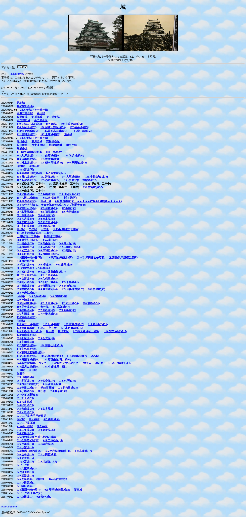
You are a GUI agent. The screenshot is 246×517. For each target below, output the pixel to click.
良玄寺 (53, 327)
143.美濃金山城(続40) (29, 173)
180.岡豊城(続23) (26, 306)
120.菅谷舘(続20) (74, 324)
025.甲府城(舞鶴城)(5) (57, 489)
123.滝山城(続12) (26, 334)
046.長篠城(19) (25, 443)
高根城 (21, 229)
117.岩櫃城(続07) (77, 356)
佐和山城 (45, 201)
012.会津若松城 (52, 384)
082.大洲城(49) (49, 303)
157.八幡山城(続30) (28, 197)
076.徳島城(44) (25, 310)
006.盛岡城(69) (64, 264)
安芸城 (44, 306)
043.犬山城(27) (25, 408)
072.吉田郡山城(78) (70, 247)
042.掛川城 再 (52, 419)
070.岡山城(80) (46, 243)
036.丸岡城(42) (25, 313)
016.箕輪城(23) (25, 433)
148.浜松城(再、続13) (29, 331)
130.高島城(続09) (26, 349)
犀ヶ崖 (50, 331)
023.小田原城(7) (26, 482)
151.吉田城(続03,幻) (119, 363)
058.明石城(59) (25, 282)
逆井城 (68, 134)
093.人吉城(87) (25, 218)
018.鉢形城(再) (25, 169)
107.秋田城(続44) (77, 162)
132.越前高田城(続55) (55, 130)
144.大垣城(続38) (71, 176)
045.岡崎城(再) (37, 296)
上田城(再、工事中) (28, 236)
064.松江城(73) (25, 250)
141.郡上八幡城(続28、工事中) (35, 232)
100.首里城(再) (25, 106)
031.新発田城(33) (68, 387)
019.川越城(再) (25, 377)
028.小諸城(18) (25, 447)
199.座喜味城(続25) (73, 289)
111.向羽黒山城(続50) (29, 152)
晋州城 (41, 113)
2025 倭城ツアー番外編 (34, 137)
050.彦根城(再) (51, 197)
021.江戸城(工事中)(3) (29, 493)
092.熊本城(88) (46, 218)
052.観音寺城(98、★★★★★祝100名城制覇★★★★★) (88, 201)
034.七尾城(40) (25, 338)
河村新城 (34, 166)
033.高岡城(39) (25, 341)
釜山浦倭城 (53, 116)
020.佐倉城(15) (25, 458)
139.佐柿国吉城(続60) (29, 123)
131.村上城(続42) (26, 162)
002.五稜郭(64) (49, 275)
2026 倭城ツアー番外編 (34, 109)
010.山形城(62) (25, 278)
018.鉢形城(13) (25, 461)
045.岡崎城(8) (24, 479)
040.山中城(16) (25, 454)
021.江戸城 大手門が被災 (31, 415)
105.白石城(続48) (50, 155)
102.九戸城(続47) (26, 155)
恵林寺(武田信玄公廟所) (91, 257)
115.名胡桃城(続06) (51, 356)
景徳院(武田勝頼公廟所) (123, 257)
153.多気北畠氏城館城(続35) (80, 180)
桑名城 (99, 363)
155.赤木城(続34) (50, 180)
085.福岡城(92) (49, 211)
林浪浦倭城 (55, 145)
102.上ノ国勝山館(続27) (52, 271)
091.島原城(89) (25, 215)
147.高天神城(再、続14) (86, 331)
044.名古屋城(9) (58, 479)
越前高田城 (47, 387)
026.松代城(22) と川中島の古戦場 (36, 436)
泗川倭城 (36, 116)
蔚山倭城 (22, 145)
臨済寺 (21, 373)
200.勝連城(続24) (48, 289)
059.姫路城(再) (46, 225)
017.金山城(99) (46, 194)
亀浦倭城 (22, 148)
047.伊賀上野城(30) (28, 394)
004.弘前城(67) (25, 264)
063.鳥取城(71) (25, 254)
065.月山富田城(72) (49, 254)
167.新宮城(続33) (26, 180)
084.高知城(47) (61, 306)
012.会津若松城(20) (28, 440)
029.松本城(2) (44, 496)
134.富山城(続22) (26, 317)
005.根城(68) (45, 264)
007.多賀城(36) (25, 380)
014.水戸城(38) (67, 380)
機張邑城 (71, 145)
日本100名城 (16, 74)
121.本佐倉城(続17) (72, 327)
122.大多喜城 (24, 401)
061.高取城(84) (25, 225)
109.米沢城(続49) (74, 155)
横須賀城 (63, 331)
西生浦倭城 (38, 145)
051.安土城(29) (25, 398)
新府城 (78, 489)
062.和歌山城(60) (48, 282)
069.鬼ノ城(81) (67, 243)
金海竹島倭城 (25, 113)
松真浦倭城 (23, 120)
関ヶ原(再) (70, 197)
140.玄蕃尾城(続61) (72, 123)
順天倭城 (22, 116)
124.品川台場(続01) (28, 366)
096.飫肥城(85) (25, 222)
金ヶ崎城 (51, 123)
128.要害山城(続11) (51, 345)
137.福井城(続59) (79, 127)
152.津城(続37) (49, 176)
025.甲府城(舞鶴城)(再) (59, 257)
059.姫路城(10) (25, 475)
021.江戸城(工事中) (28, 422)
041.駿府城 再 (46, 443)
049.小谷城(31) (25, 391)
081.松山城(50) (70, 303)
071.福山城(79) (25, 243)
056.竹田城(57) (46, 285)
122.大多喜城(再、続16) (31, 327)
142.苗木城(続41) (56, 173)
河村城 (21, 166)
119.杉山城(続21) (98, 324)
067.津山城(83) (51, 239)
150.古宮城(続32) (93, 187)
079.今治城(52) (25, 299)
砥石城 (95, 356)
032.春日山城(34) (26, 387)
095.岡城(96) (69, 208)
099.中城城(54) (25, 289)
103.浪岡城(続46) (50, 159)
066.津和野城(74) (48, 250)
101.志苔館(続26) (26, 275)
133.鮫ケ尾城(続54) (28, 130)
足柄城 (21, 102)
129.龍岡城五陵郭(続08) (31, 352)
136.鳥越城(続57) (26, 127)
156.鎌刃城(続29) (26, 201)
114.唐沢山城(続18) (28, 324)
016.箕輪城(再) (25, 194)
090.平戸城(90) (46, 215)
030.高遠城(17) (83, 451)
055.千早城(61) (70, 282)
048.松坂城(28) (25, 405)
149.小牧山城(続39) (96, 176)
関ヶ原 (42, 391)
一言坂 (45, 229)
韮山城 (33, 370)
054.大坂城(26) (25, 412)
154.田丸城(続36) (26, 176)
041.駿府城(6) (24, 486)
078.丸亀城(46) (67, 310)
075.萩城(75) (69, 250)
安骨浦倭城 (53, 141)
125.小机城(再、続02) (55, 366)
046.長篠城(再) (58, 296)
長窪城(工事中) (53, 236)
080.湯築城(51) (91, 303)
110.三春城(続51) (55, 152)
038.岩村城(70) (25, 261)
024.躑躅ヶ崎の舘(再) (29, 257)
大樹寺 (21, 296)
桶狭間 (40, 479)
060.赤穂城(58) (67, 285)
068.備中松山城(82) (28, 239)
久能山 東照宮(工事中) (66, 229)
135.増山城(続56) (82, 130)
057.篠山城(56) (25, 285)
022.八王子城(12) (26, 468)
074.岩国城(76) (25, 247)
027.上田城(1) (24, 496)
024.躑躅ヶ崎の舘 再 (29, 451)
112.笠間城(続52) (26, 134)
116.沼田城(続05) (26, 356)
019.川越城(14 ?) (47, 461)
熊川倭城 (22, 141)
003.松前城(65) (25, 271)
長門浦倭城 (41, 120)
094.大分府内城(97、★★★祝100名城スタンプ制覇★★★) (51, 204)
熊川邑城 (36, 141)
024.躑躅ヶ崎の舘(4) (28, 489)
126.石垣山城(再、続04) (57, 359)
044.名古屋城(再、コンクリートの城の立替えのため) (48, 363)
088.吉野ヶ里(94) (26, 208)
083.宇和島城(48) (26, 303)
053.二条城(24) (25, 429)
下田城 (21, 370)
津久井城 (42, 426)
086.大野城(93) (70, 211)
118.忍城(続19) (51, 324)
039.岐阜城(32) (58, 391)
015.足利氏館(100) (69, 194)
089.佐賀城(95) (49, 208)
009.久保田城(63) (48, 278)
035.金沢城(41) (46, 338)
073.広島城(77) (46, 247)
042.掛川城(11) (25, 472)
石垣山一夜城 (25, 426)
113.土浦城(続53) (50, 134)
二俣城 (33, 229)
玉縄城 (21, 320)
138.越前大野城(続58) (53, 127)
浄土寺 (87, 363)
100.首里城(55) (96, 289)
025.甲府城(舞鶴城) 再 (58, 451)
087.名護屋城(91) (26, 211)
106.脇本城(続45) (26, 159)
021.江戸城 (23, 465)
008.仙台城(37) (46, 380)
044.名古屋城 (46, 408)
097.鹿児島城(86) (48, 222)
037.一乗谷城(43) (48, 313)
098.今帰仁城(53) (26, 292)
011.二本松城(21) (53, 440)
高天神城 (34, 419)
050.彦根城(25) (46, 429)
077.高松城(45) (46, 310)
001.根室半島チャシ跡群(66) (33, 268)
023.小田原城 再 (47, 454)
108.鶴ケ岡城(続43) (51, 162)
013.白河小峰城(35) (28, 384)
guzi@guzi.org (9, 506)
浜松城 (21, 419)
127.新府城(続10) (26, 345)
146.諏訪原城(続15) (115, 331)
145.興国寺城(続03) (28, 359)
